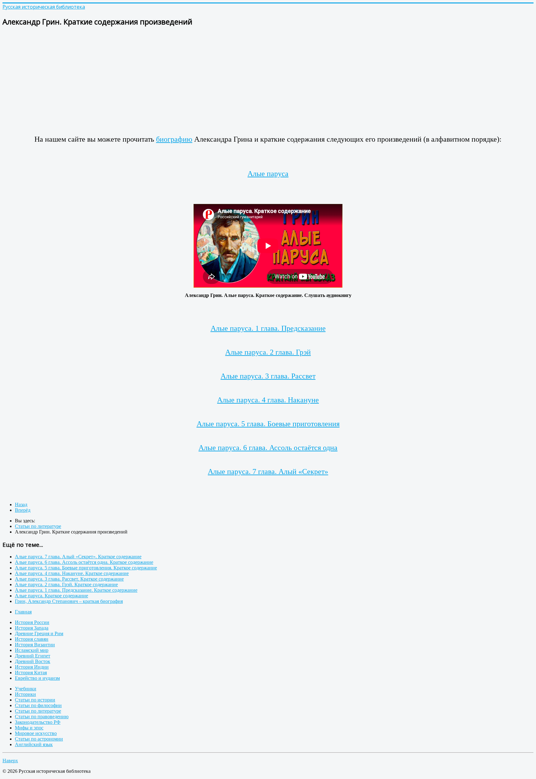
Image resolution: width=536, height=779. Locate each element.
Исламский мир (31, 650)
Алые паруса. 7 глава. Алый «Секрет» (268, 471)
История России (32, 622)
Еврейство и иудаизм (37, 678)
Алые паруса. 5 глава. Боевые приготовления (268, 424)
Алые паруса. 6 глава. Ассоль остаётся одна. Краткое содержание (84, 562)
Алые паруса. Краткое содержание (51, 595)
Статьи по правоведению (42, 716)
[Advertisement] (188, 76)
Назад (21, 504)
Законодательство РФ (37, 722)
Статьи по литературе (38, 711)
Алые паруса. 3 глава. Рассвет (268, 376)
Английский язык (34, 744)
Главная (23, 611)
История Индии (32, 667)
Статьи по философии (38, 705)
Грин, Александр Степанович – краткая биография (69, 601)
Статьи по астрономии (39, 738)
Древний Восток (32, 661)
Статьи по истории (35, 699)
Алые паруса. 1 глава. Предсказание (268, 328)
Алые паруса (268, 174)
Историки (25, 694)
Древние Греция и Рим (39, 633)
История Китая (31, 672)
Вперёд (22, 510)
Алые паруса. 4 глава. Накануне (268, 400)
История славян (31, 639)
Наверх (10, 760)
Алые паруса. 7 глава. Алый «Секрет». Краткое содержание (78, 556)
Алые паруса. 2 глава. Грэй (268, 352)
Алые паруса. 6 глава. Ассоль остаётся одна (268, 448)
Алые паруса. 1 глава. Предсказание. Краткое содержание (76, 590)
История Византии (35, 644)
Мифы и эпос (29, 727)
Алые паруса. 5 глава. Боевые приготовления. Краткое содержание (86, 567)
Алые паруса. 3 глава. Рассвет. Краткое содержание (69, 579)
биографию (174, 139)
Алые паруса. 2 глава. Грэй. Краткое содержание (66, 584)
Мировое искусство (36, 733)
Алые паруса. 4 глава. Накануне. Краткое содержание (72, 573)
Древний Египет (32, 655)
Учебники (25, 688)
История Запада (31, 628)
